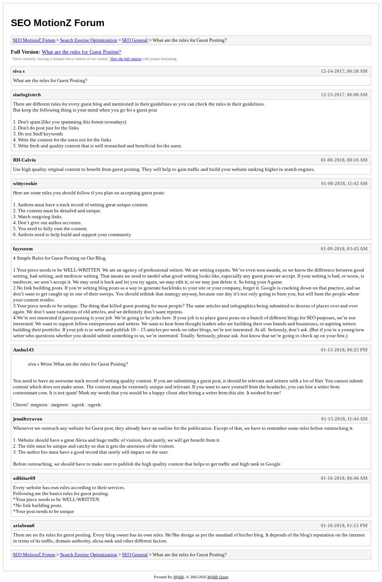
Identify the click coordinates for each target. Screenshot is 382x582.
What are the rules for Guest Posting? (81, 52)
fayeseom (23, 248)
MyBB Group (217, 577)
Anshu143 (23, 350)
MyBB (178, 577)
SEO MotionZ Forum (57, 22)
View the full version (125, 59)
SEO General (135, 40)
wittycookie (25, 183)
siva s (19, 71)
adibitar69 (24, 478)
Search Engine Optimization (88, 40)
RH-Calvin (24, 160)
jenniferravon (27, 419)
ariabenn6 (24, 525)
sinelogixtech (27, 94)
